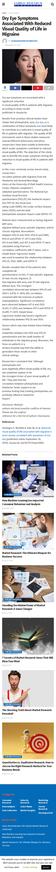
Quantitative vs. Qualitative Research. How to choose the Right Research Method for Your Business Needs (28, 766)
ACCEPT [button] (46, 867)
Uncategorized (45, 813)
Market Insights (27, 810)
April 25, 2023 (8, 718)
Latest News (26, 806)
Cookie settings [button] (30, 867)
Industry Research (24, 801)
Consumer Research (12, 495)
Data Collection (9, 810)
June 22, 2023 (8, 561)
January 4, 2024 (8, 508)
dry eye (39, 122)
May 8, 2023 (7, 665)
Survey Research (42, 807)
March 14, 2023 (8, 774)
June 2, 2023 (7, 613)
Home (4, 13)
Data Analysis (14, 13)
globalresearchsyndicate (24, 41)
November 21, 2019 (13, 45)
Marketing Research (43, 801)
